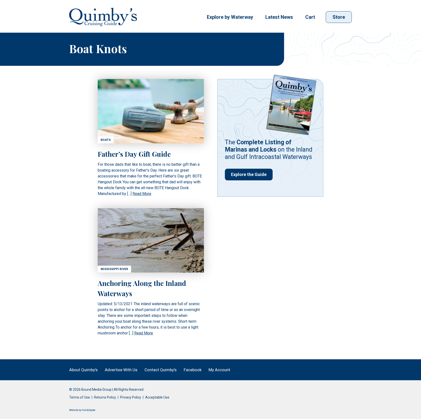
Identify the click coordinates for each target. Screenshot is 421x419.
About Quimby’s (83, 369)
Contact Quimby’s (160, 369)
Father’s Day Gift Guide (134, 153)
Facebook (192, 369)
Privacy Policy (130, 397)
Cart (310, 17)
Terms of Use (79, 397)
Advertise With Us (121, 369)
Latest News (279, 17)
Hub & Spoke (88, 410)
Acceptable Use (157, 397)
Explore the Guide (249, 174)
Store (339, 17)
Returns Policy (105, 397)
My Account (219, 369)
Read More (142, 193)
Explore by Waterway (230, 17)
